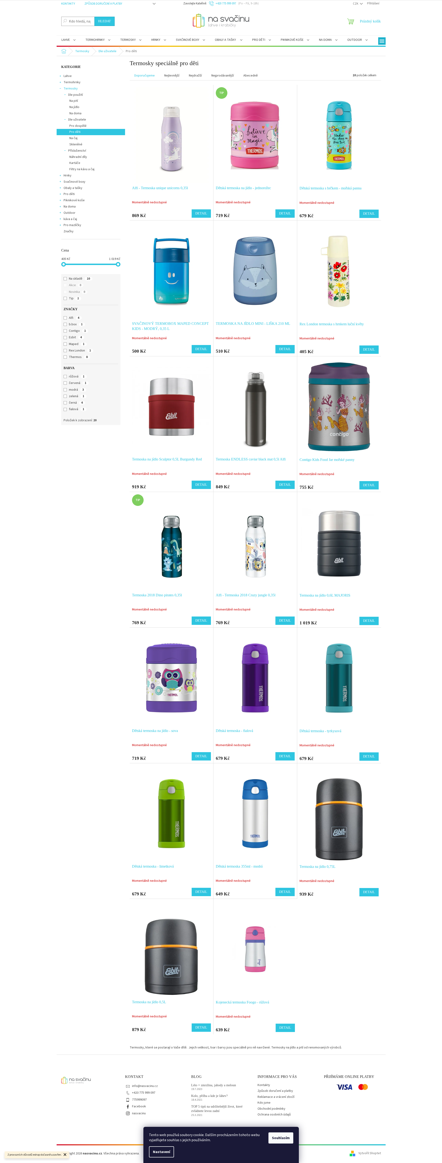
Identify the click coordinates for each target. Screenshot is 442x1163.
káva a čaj (70, 219)
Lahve (68, 76)
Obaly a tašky (73, 188)
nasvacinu (139, 1113)
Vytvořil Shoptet (369, 1153)
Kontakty (68, 4)
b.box (76, 324)
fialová (76, 409)
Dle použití (75, 95)
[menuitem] (68, 40)
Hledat (104, 21)
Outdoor (69, 213)
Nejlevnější (171, 75)
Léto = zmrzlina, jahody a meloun (213, 1085)
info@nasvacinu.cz (145, 1086)
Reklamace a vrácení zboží (276, 1097)
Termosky (71, 88)
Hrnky (67, 175)
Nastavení (161, 1151)
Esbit (75, 337)
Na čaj (73, 138)
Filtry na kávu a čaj (81, 169)
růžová (76, 376)
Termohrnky (72, 82)
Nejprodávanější (222, 75)
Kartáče (74, 163)
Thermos (78, 357)
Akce (75, 285)
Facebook (139, 1106)
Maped (76, 344)
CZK (356, 4)
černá (76, 402)
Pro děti (75, 132)
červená (77, 383)
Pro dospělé (78, 126)
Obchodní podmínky (271, 1108)
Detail (201, 213)
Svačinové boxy (74, 181)
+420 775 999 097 (143, 1092)
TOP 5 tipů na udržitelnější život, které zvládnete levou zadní (216, 1109)
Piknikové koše (74, 200)
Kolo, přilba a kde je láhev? (209, 1096)
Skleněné (75, 144)
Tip (74, 298)
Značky (69, 231)
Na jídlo (74, 107)
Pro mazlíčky (72, 225)
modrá (76, 389)
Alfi (74, 318)
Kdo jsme (264, 1102)
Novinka (77, 292)
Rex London (80, 350)
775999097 (139, 1099)
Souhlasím (281, 1138)
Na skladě (79, 278)
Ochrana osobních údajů (274, 1114)
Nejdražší (195, 75)
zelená (76, 396)
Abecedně (250, 75)
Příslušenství (77, 150)
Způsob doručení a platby (103, 4)
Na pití (73, 101)
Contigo (77, 331)
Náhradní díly (78, 157)
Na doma (75, 113)
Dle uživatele (77, 119)
